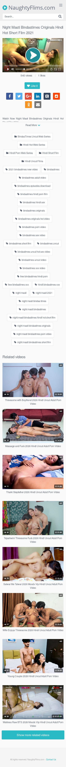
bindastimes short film (20, 243)
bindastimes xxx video (33, 268)
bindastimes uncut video (33, 260)
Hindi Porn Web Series (21, 153)
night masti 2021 (43, 293)
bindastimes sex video (33, 235)
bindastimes (52, 169)
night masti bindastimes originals (33, 325)
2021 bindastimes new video (23, 169)
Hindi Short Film (50, 153)
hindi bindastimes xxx (48, 284)
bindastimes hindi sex (33, 202)
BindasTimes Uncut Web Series (33, 136)
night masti (20, 293)
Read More (31, 125)
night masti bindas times (33, 301)
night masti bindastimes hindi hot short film (33, 317)
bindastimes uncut (49, 243)
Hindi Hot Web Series (33, 144)
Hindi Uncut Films (33, 161)
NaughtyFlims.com (31, 7)
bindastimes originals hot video (34, 218)
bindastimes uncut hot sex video (33, 251)
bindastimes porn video (34, 227)
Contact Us (51, 759)
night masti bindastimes (33, 309)
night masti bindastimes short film (34, 342)
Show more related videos (33, 735)
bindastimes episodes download (33, 186)
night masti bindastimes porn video (34, 334)
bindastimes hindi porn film (33, 194)
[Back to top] (60, 760)
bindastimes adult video (33, 177)
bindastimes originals (34, 210)
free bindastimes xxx (18, 284)
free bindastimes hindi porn (34, 276)
